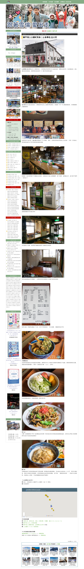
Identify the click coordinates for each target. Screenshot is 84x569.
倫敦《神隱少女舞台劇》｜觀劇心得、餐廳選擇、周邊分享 (9, 75)
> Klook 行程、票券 (12, 135)
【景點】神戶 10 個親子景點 (12, 229)
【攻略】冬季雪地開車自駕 (12, 202)
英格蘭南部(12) (13, 277)
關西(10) (8, 283)
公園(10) (8, 299)
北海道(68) (18, 280)
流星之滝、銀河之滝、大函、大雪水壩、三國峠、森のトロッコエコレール (42, 521)
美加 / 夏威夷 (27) (11, 165)
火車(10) (9, 296)
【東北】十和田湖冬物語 (11, 210)
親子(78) (11, 283)
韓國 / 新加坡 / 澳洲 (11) (12, 167)
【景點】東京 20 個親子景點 (12, 224)
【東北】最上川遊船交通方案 (12, 213)
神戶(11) (10, 304)
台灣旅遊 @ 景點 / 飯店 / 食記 (13, 182)
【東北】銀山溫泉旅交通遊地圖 (13, 208)
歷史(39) (15, 285)
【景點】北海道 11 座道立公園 (13, 236)
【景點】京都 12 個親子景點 (12, 228)
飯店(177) (13, 279)
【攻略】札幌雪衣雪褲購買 (12, 204)
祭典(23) (8, 282)
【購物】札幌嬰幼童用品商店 (12, 237)
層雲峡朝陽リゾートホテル (29, 533)
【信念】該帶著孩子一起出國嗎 (13, 221)
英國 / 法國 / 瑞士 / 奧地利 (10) (13, 164)
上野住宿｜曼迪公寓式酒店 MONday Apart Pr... (17, 84)
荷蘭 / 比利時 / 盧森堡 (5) (12, 162)
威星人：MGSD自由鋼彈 (13, 117)
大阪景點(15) (12, 299)
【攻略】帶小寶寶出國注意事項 (13, 223)
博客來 (16, 337)
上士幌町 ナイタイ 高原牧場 (30, 526)
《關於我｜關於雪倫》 (13, 44)
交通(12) (9, 297)
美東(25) (14, 304)
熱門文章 (55, 31)
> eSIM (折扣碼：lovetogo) (13, 138)
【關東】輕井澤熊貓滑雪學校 (12, 191)
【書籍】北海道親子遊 (11, 232)
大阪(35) (11, 282)
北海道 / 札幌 (43, 34)
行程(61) (15, 288)
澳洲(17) (12, 294)
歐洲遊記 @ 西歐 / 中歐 (12, 174)
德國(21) (13, 293)
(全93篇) (49, 544)
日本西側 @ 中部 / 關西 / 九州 (13, 176)
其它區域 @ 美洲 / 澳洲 (12, 181)
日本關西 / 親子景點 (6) (12, 220)
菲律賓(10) (15, 305)
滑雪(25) (19, 282)
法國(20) (15, 286)
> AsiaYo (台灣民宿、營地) (13, 130)
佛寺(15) (10, 293)
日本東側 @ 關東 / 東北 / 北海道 (13, 177)
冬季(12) (8, 307)
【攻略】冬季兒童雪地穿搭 (12, 200)
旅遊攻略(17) (8, 290)
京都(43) (17, 293)
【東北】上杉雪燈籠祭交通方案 (13, 214)
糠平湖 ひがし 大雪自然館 (30, 522)
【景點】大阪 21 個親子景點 (12, 226)
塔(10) (18, 290)
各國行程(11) (10, 285)
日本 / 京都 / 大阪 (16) (11, 155)
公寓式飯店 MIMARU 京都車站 (13, 107)
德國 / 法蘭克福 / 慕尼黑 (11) (13, 160)
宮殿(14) (11, 286)
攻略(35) (15, 282)
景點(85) (17, 304)
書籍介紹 (12, 365)
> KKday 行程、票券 (12, 134)
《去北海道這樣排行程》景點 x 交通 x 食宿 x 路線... (17, 75)
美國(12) (19, 288)
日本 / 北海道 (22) (11, 157)
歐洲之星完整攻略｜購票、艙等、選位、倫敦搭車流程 (9, 84)
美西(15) (16, 279)
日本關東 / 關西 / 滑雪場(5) (12, 189)
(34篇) (58, 544)
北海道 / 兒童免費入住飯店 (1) (13, 147)
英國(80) (8, 277)
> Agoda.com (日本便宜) (13, 127)
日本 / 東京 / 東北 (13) (11, 154)
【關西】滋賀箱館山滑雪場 (12, 197)
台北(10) (12, 300)
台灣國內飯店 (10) (11, 169)
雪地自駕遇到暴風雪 (13, 97)
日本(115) (15, 291)
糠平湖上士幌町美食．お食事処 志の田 (33, 524)
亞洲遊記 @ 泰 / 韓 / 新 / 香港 (13, 179)
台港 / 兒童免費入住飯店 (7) (13, 148)
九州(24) (19, 297)
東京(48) (11, 288)
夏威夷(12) (16, 300)
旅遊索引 (49, 31)
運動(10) (16, 296)
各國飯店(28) (14, 290)
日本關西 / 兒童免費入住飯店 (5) (13, 143)
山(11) (13, 296)
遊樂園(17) (11, 291)
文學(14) (17, 277)
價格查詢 (41, 533)
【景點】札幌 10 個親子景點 (12, 234)
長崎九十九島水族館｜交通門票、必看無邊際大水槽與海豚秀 (17, 64)
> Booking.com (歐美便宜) (13, 129)
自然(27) (8, 288)
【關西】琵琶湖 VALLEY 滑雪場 (13, 194)
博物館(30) (16, 283)
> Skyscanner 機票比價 (12, 124)
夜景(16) (13, 280)
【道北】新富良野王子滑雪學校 (13, 205)
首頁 (39, 34)
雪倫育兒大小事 (10, 184)
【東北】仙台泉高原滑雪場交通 (13, 207)
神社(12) (16, 299)
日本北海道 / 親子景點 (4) (12, 231)
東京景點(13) (14, 297)
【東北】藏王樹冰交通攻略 (12, 211)
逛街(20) (19, 285)
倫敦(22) (10, 280)
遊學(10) (18, 305)
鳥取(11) (10, 305)
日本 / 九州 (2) (10, 159)
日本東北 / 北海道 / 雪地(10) (13, 199)
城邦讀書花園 (11, 337)
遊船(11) (7, 286)
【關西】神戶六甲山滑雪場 (12, 196)
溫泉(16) (9, 302)
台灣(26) (19, 286)
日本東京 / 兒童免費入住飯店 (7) (13, 145)
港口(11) (15, 294)
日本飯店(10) (14, 302)
